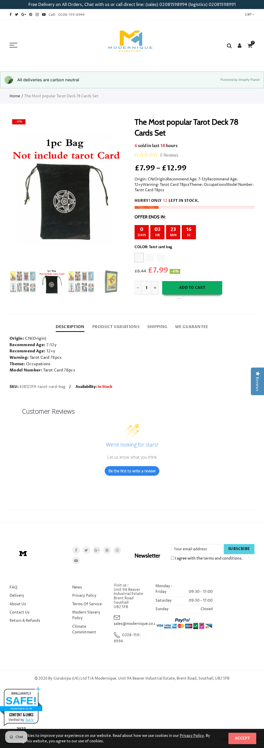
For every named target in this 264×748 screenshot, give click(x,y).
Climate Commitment (84, 629)
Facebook (76, 550)
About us (18, 604)
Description (70, 326)
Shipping (157, 326)
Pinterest (107, 550)
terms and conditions (222, 558)
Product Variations (115, 326)
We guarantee (191, 326)
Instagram (117, 550)
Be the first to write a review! (132, 470)
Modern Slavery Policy (86, 615)
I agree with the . (208, 558)
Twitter (86, 550)
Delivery (17, 595)
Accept (242, 738)
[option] (66, 189)
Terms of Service (87, 604)
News (77, 587)
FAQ (13, 587)
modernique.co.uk (21, 708)
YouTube (76, 560)
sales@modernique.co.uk (136, 623)
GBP (248, 14)
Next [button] (109, 189)
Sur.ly (29, 720)
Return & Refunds (25, 620)
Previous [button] (23, 189)
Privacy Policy (84, 595)
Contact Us (20, 612)
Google (97, 550)
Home (15, 96)
